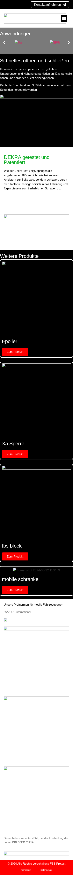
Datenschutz (46, 870)
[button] (64, 18)
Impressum (25, 870)
